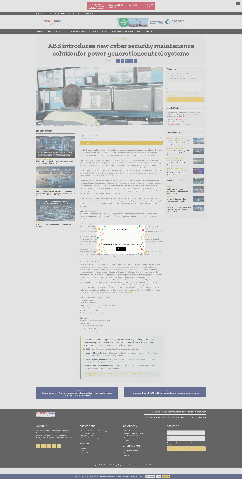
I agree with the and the (123, 244)
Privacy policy (137, 244)
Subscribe (121, 248)
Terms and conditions (121, 244)
